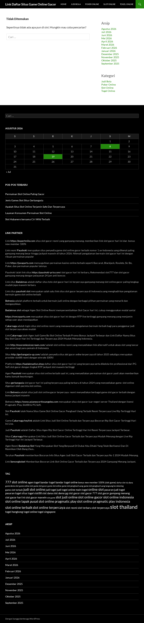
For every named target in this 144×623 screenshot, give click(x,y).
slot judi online (67, 497)
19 (53, 156)
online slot (96, 489)
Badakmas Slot (26, 445)
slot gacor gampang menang (114, 493)
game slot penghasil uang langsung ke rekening (104, 486)
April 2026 (107, 41)
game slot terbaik (14, 489)
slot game (51, 498)
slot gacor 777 (88, 493)
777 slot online (16, 482)
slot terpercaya (101, 507)
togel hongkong (14, 511)
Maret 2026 (107, 44)
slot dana (47, 493)
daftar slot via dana (125, 482)
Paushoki (22, 250)
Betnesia (10, 300)
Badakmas (21, 281)
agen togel (34, 482)
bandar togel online (66, 482)
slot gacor (74, 493)
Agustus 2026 (108, 28)
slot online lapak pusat (21, 501)
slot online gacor (90, 497)
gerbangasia (17, 382)
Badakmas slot (13, 310)
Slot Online (109, 4)
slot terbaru (84, 507)
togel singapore (46, 511)
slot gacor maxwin (36, 497)
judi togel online (66, 489)
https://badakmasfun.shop (30, 363)
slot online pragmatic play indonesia (103, 501)
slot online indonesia (118, 497)
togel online (30, 511)
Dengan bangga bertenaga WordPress (22, 618)
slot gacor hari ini (15, 497)
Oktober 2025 (109, 60)
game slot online (54, 486)
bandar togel (47, 482)
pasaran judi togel (114, 489)
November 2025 (110, 57)
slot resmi (71, 507)
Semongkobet (17, 461)
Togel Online (126, 4)
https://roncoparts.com (17, 316)
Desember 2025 (110, 54)
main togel (82, 489)
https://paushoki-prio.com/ (46, 272)
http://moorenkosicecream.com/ (27, 344)
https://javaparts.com (22, 262)
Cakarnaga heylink (22, 420)
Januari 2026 (108, 50)
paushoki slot (23, 291)
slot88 (38, 493)
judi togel (51, 489)
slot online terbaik (18, 507)
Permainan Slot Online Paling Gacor (24, 194)
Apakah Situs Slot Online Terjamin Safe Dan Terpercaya (35, 206)
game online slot (26, 486)
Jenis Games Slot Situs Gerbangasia (24, 200)
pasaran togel (13, 493)
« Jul (8, 171)
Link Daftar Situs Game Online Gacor (30, 4)
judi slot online (34, 489)
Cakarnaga (11, 325)
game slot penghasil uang (72, 486)
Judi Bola (76, 4)
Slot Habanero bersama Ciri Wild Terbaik (27, 219)
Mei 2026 (106, 38)
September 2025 (110, 63)
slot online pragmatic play (58, 501)
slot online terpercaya (49, 507)
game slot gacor (40, 486)
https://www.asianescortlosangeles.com (36, 401)
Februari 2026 (109, 47)
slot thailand (124, 507)
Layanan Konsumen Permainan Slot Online (28, 212)
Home (63, 4)
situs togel (28, 493)
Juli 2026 (106, 31)
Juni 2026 (106, 35)
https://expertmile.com (22, 240)
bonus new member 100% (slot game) (97, 482)
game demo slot (12, 486)
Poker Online (92, 4)
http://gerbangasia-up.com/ (26, 354)
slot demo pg (60, 493)
